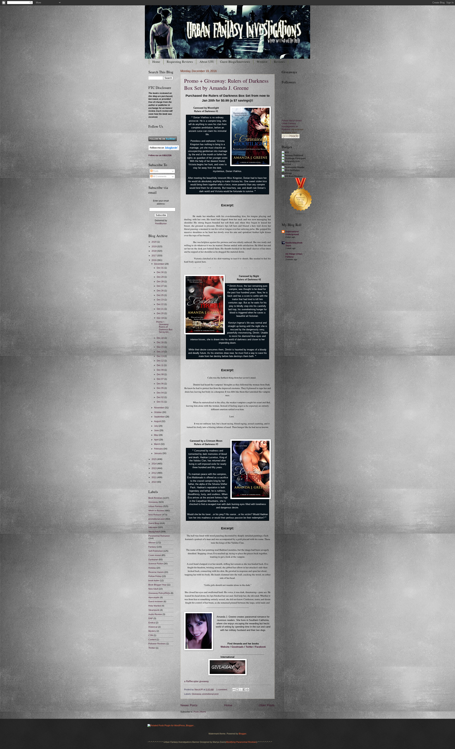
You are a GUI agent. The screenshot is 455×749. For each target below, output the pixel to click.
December (159, 264)
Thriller (151, 648)
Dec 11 (160, 365)
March (157, 444)
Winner (151, 542)
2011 (154, 477)
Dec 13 (160, 356)
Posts (155, 171)
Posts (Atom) (200, 712)
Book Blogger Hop (157, 585)
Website (225, 647)
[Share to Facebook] (244, 689)
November (159, 407)
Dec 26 (160, 290)
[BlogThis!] (237, 689)
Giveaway (196, 694)
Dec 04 (160, 392)
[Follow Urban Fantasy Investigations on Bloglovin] (163, 149)
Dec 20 (160, 313)
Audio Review (155, 614)
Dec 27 (160, 286)
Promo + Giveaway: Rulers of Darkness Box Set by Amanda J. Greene (226, 84)
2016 (154, 260)
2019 (154, 246)
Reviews (279, 61)
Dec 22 (160, 304)
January (158, 453)
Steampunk (153, 610)
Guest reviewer (155, 601)
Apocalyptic (154, 597)
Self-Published (155, 551)
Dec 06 (160, 383)
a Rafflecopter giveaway (196, 681)
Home (156, 61)
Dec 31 (160, 268)
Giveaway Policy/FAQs (159, 593)
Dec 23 (160, 299)
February (158, 449)
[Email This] (234, 689)
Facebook (260, 647)
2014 (154, 463)
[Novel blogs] (301, 215)
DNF (150, 618)
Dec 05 (160, 388)
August (157, 421)
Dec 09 (160, 370)
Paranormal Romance (159, 536)
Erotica (151, 622)
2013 (154, 468)
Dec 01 (160, 402)
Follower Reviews (157, 643)
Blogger (242, 733)
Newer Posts (188, 705)
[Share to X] (240, 689)
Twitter (249, 647)
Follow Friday (154, 576)
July (156, 426)
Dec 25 (160, 295)
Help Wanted (154, 606)
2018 (154, 251)
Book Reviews (155, 498)
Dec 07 (160, 379)
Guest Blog (153, 523)
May (156, 435)
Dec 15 (160, 347)
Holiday (152, 568)
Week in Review (156, 510)
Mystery (152, 631)
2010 (154, 482)
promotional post (210, 694)
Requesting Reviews (180, 61)
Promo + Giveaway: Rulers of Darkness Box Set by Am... (164, 327)
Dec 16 (160, 342)
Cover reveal (154, 555)
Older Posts (267, 705)
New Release (155, 515)
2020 (154, 242)
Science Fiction (155, 563)
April (156, 439)
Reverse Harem (156, 572)
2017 (154, 255)
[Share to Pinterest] (247, 689)
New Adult (153, 589)
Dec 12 (160, 360)
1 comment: (222, 689)
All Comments (159, 176)
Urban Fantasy (155, 506)
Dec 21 (160, 309)
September (159, 416)
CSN (150, 635)
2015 (154, 459)
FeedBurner (161, 223)
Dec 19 (160, 318)
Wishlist (262, 61)
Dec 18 (160, 338)
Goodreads (237, 647)
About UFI (206, 61)
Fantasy (152, 547)
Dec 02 (160, 397)
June (156, 430)
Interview (152, 527)
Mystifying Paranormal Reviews (241, 742)
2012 (154, 473)
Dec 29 (160, 277)
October (158, 412)
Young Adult (154, 531)
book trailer (153, 580)
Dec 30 (160, 272)
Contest (152, 639)
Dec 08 (160, 374)
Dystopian (153, 559)
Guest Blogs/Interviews (235, 61)
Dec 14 (160, 351)
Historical (152, 627)
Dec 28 (160, 281)
